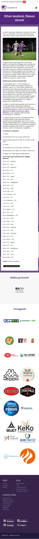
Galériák (5, 485)
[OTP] (27, 321)
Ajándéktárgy (7, 504)
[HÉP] (11, 355)
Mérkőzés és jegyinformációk (8, 499)
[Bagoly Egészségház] (27, 375)
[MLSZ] (9, 341)
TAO (17, 485)
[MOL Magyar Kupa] (22, 341)
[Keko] (25, 426)
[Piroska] (27, 391)
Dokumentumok (21, 489)
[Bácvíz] (27, 438)
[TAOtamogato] (11, 456)
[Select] (11, 426)
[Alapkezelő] (11, 438)
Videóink (5, 507)
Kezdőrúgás (6, 506)
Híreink (5, 487)
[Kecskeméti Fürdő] (11, 408)
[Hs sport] (27, 355)
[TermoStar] (27, 408)
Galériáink (6, 509)
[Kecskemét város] (32, 341)
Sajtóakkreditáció (8, 502)
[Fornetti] (27, 456)
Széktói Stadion (21, 487)
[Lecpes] (11, 391)
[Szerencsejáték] (11, 321)
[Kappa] (11, 375)
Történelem (20, 483)
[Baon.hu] (19, 290)
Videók (5, 483)
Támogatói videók (22, 491)
